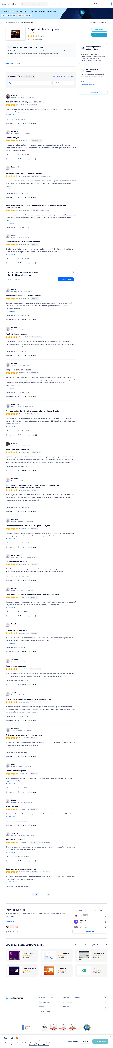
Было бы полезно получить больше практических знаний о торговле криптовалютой (36, 206)
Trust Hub (42, 1007)
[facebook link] (105, 998)
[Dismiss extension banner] (73, 272)
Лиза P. (13, 693)
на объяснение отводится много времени (24, 173)
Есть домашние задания (16, 561)
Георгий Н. (15, 167)
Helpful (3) (33, 355)
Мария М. (14, 479)
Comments (10, 123)
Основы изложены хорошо (17, 630)
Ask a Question (93, 92)
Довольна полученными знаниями (21, 869)
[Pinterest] (12, 926)
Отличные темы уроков (16, 771)
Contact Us (67, 1002)
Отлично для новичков (16, 666)
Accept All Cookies (100, 1041)
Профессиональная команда (18, 370)
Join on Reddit (25, 15)
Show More (11, 114)
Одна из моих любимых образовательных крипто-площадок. (32, 595)
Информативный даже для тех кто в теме (24, 735)
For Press (66, 1007)
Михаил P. (14, 131)
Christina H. (15, 404)
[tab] (9, 63)
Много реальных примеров (17, 449)
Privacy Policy (33, 1045)
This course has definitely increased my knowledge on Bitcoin (32, 411)
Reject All (85, 1041)
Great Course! (12, 806)
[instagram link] (105, 1008)
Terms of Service (43, 1045)
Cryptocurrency (12, 22)
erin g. (13, 235)
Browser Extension (46, 997)
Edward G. (14, 95)
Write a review (29, 76)
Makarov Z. (15, 728)
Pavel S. (14, 764)
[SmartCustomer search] (22, 4)
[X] (7, 926)
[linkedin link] (105, 1012)
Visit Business (99, 29)
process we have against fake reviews (45, 54)
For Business (98, 4)
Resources (62, 4)
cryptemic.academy (36, 39)
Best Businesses (45, 1002)
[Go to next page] (48, 894)
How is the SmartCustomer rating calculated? (58, 36)
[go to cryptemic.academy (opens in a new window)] (15, 33)
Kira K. (13, 800)
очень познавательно (15, 840)
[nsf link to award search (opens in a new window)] (87, 1028)
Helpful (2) (33, 547)
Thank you (23, 123)
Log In (108, 4)
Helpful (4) (33, 471)
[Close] (111, 1037)
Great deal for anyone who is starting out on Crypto (28, 526)
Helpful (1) (33, 435)
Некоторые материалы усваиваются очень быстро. (28, 699)
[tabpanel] (41, 484)
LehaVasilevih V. (16, 555)
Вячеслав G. (15, 328)
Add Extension (66, 279)
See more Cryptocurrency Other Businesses (90, 945)
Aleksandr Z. (15, 660)
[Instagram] (16, 926)
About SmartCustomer (71, 997)
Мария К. (14, 363)
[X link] (105, 1003)
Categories (52, 4)
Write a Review (99, 35)
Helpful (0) (33, 123)
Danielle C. (15, 519)
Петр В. (14, 588)
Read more (9, 921)
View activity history (88, 84)
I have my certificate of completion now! (23, 242)
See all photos (90, 931)
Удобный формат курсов (16, 334)
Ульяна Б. (14, 833)
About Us (70, 4)
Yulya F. (13, 624)
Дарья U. (14, 443)
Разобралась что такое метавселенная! (24, 296)
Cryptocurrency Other (26, 22)
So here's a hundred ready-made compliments (25, 102)
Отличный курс (12, 138)
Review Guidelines (21, 54)
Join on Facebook (10, 15)
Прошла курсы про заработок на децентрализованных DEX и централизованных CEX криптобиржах (32, 486)
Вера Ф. (14, 289)
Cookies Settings (73, 1041)
